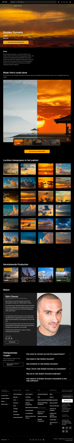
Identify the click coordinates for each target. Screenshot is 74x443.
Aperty (4, 401)
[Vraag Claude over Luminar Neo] (70, 427)
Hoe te (51, 397)
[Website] (11, 338)
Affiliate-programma (28, 403)
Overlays (16, 403)
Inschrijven (67, 400)
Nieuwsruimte (53, 403)
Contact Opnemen (43, 394)
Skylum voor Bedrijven (41, 412)
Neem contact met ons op (30, 417)
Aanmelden (64, 2)
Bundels (16, 397)
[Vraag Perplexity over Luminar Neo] (66, 427)
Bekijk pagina (12, 342)
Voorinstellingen (18, 394)
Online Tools (5, 404)
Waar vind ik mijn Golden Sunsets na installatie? (48, 369)
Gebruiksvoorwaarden (30, 407)
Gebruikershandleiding (43, 400)
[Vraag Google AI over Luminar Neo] (66, 431)
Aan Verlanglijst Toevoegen (10, 272)
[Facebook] (6, 338)
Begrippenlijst (54, 400)
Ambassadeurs (29, 400)
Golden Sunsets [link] (18, 5)
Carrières (28, 397)
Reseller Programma (41, 420)
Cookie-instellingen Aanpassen (43, 403)
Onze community (54, 406)
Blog (51, 394)
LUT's (15, 400)
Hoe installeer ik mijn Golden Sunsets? (48, 364)
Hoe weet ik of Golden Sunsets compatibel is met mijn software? (48, 380)
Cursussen (16, 414)
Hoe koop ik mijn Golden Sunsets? (48, 359)
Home (4, 5)
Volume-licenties (42, 416)
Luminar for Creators (53, 409)
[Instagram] (9, 338)
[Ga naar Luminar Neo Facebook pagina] (30, 439)
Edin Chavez (14, 35)
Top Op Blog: (54, 420)
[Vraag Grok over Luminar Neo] (63, 431)
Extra (15, 406)
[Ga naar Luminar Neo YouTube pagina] (38, 439)
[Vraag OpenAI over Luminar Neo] (63, 427)
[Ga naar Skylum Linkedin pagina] (35, 439)
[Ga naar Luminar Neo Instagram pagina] (33, 439)
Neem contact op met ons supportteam (13, 364)
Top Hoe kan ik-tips (55, 423)
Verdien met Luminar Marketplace (53, 415)
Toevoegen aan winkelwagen (16, 42)
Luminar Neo (5, 395)
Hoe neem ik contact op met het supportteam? (48, 354)
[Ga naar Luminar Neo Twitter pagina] (41, 439)
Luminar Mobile (6, 398)
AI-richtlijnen (29, 413)
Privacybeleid (29, 410)
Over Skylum (29, 394)
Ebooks (15, 411)
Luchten (10, 5)
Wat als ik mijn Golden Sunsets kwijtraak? (48, 374)
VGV (39, 397)
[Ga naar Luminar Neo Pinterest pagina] (43, 439)
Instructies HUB (17, 417)
